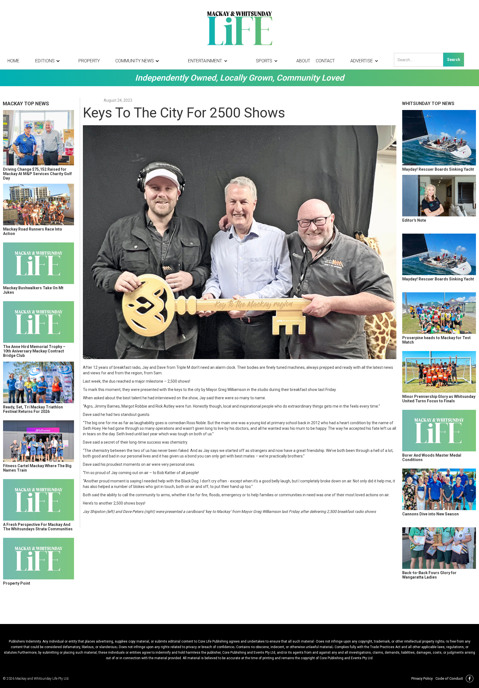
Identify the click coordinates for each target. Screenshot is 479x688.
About (303, 60)
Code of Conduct (449, 678)
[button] (49, 61)
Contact (325, 60)
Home (13, 60)
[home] (239, 27)
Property (89, 60)
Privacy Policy (422, 678)
